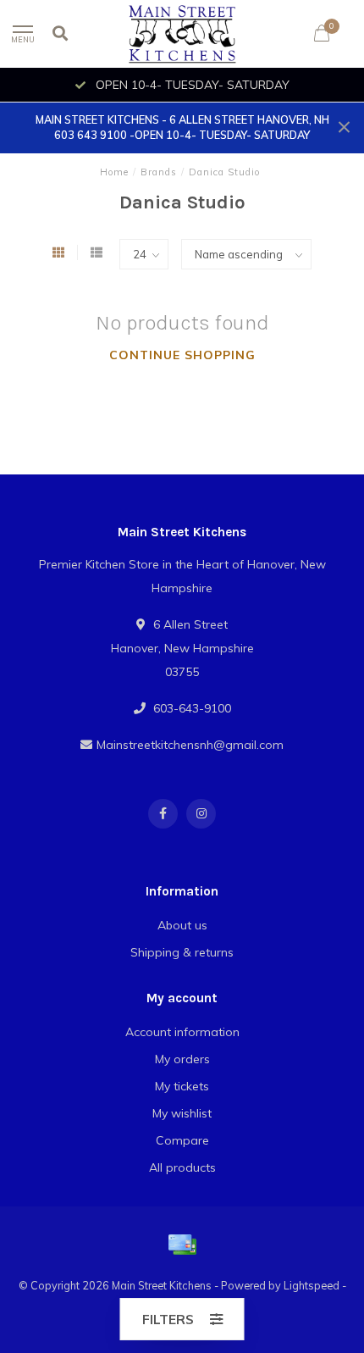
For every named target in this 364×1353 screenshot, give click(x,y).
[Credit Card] (182, 1244)
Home (114, 172)
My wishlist (182, 1113)
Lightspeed (311, 1285)
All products (182, 1167)
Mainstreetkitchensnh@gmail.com (190, 744)
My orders (182, 1059)
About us (182, 925)
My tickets (182, 1086)
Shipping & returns (182, 952)
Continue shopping (182, 355)
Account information (182, 1032)
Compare (182, 1140)
